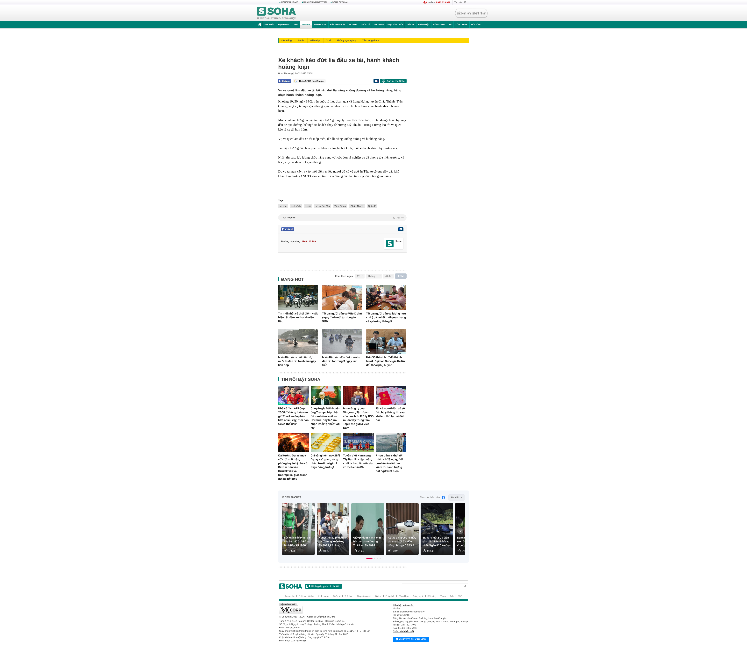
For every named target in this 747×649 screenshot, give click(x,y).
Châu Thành (357, 206)
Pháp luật (423, 25)
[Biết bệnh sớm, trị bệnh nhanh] (471, 13)
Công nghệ (461, 25)
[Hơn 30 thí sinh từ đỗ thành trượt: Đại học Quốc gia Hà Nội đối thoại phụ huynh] (386, 341)
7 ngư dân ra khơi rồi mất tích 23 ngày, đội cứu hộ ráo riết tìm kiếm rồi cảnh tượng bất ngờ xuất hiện (389, 463)
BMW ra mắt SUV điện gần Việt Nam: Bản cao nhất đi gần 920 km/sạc (437, 541)
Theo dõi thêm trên (430, 497)
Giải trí (410, 25)
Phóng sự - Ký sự (346, 40)
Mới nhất (269, 25)
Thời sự (306, 25)
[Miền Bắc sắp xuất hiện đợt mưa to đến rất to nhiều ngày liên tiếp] (298, 341)
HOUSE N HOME (289, 2)
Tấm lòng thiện (370, 40)
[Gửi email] (376, 81)
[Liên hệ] (400, 229)
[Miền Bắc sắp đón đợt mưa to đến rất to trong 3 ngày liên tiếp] (342, 341)
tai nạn (283, 206)
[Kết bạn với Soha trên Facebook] (390, 244)
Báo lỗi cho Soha (396, 81)
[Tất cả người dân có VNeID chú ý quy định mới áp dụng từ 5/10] (342, 297)
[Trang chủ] (276, 13)
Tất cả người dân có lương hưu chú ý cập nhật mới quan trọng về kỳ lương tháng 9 (386, 317)
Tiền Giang (340, 206)
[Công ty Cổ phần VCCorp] (326, 608)
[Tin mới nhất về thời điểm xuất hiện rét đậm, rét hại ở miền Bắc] (298, 297)
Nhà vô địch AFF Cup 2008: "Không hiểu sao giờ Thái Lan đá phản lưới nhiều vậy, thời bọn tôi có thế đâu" (293, 416)
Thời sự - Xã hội (306, 596)
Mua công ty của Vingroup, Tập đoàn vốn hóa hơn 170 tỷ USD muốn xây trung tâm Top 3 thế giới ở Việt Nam (358, 418)
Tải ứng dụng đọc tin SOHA (325, 586)
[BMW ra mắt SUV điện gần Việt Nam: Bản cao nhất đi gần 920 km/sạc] (437, 529)
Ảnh (452, 596)
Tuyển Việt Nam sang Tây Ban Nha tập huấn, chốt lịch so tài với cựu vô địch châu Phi (358, 461)
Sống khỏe (439, 25)
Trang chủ (290, 596)
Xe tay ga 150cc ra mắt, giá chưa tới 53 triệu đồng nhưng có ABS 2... (402, 541)
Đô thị (301, 40)
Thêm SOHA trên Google (311, 81)
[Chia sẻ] (284, 81)
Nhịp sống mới (395, 25)
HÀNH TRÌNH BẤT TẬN (315, 2)
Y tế (328, 40)
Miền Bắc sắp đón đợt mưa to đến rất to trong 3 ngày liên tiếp (341, 361)
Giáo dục (315, 40)
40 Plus (353, 25)
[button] (369, 558)
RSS (460, 596)
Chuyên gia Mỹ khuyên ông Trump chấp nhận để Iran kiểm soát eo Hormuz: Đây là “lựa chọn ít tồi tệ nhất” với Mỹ (325, 418)
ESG (296, 25)
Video (443, 596)
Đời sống (476, 25)
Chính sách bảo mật (403, 631)
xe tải (308, 206)
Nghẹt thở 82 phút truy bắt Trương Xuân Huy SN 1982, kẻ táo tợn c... (332, 541)
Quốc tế (365, 25)
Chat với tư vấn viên (412, 639)
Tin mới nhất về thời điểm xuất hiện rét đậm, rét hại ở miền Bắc (298, 317)
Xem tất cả (456, 497)
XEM (401, 276)
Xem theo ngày (344, 276)
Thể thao (379, 25)
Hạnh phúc (284, 25)
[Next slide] (460, 531)
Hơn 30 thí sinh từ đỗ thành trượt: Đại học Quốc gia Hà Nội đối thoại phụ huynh (386, 361)
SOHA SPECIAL (340, 2)
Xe (450, 25)
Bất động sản (337, 25)
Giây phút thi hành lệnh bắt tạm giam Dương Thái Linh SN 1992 (367, 541)
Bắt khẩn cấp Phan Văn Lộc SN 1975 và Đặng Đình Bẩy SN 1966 (297, 541)
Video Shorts (291, 497)
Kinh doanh (320, 25)
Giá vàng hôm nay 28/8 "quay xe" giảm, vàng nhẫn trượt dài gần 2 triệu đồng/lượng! (325, 461)
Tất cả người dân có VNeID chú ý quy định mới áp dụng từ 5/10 (342, 317)
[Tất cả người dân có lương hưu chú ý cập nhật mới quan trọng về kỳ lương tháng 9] (386, 297)
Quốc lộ (372, 206)
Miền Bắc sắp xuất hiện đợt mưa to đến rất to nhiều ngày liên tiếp (297, 361)
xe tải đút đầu (323, 206)
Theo (342, 217)
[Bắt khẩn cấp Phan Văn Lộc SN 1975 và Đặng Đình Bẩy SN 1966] (298, 529)
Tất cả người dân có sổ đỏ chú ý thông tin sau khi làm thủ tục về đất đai (390, 414)
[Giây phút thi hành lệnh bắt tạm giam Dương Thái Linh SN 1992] (367, 529)
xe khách (296, 206)
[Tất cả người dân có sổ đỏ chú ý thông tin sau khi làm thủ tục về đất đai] (391, 395)
